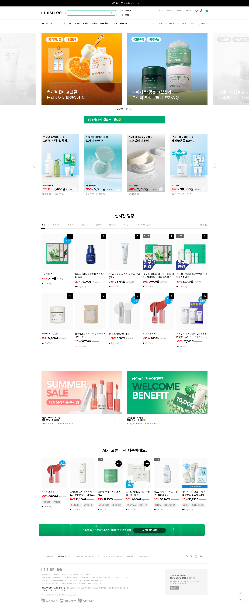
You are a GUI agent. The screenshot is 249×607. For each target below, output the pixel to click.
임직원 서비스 (143, 556)
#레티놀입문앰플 (169, 505)
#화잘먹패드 (116, 505)
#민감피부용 (88, 505)
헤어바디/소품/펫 (143, 225)
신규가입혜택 (159, 24)
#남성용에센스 (76, 505)
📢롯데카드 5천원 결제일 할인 (123, 3)
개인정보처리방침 (64, 556)
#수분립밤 (46, 502)
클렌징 (99, 225)
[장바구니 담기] (75, 189)
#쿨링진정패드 (104, 505)
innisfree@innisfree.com (57, 580)
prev (34, 165)
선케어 (70, 225)
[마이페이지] (201, 10)
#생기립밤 (56, 502)
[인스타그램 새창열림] (196, 556)
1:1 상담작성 (174, 588)
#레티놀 (158, 505)
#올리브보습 (131, 505)
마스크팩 (84, 225)
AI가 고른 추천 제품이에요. (124, 450)
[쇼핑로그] (241, 592)
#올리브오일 (143, 505)
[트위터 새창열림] (187, 556)
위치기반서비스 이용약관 (113, 556)
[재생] (130, 109)
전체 (43, 225)
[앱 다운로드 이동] (206, 556)
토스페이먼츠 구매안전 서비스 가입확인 (53, 590)
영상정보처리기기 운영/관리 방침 (87, 556)
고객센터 (179, 10)
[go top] (241, 599)
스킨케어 (56, 225)
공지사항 (130, 556)
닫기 (139, 3)
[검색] (112, 13)
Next (215, 165)
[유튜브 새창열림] (201, 556)
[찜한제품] (196, 10)
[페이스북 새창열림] (191, 556)
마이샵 (203, 24)
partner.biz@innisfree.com (92, 580)
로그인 (161, 10)
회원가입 (169, 10)
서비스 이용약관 (47, 556)
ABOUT (188, 10)
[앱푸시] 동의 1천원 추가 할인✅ (105, 119)
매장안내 (193, 24)
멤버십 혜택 (172, 24)
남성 (126, 225)
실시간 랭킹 (124, 215)
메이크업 (113, 225)
